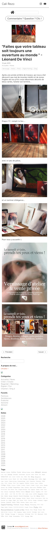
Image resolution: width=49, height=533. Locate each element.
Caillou (40, 479)
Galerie (33, 489)
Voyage (27, 516)
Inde (42, 491)
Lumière (35, 493)
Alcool (32, 472)
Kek (14, 493)
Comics (18, 476)
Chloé (14, 483)
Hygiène (38, 491)
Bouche (10, 479)
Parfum (14, 502)
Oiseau (21, 500)
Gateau (37, 489)
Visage (10, 516)
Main (2, 496)
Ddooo (41, 485)
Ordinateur (40, 500)
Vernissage (5, 68)
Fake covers (33, 487)
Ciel (17, 483)
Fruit (29, 489)
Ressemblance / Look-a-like (12, 510)
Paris (18, 502)
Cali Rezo (8, 4)
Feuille (44, 487)
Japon (45, 491)
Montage (9, 498)
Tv (16, 514)
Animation (15, 474)
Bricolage (31, 479)
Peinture (4, 396)
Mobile (42, 496)
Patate (31, 502)
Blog (32, 477)
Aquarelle (28, 474)
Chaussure (32, 481)
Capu (2, 481)
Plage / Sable (4, 507)
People (22, 504)
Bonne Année (4, 479)
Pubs (36, 507)
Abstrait (3, 472)
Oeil (18, 500)
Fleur (16, 489)
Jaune (6, 493)
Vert (36, 514)
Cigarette (21, 483)
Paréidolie (8, 502)
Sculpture (10, 512)
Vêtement (40, 514)
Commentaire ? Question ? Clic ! (24, 18)
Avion (10, 476)
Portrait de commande (18, 507)
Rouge (35, 509)
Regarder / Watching (9, 384)
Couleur (18, 485)
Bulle (36, 479)
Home (18, 491)
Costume (13, 485)
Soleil (24, 512)
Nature (28, 498)
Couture (23, 485)
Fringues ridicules (22, 489)
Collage (3, 485)
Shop (35, 68)
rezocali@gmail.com (21, 526)
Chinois (10, 483)
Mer (35, 496)
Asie (40, 474)
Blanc (25, 476)
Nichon (32, 498)
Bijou (22, 476)
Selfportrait (4, 476)
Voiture (22, 516)
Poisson (10, 507)
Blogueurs (38, 476)
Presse (31, 507)
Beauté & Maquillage (24, 496)
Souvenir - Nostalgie (32, 512)
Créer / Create (7, 382)
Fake (22, 487)
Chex (2, 483)
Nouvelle (3, 500)
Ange (5, 474)
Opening (30, 500)
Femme (39, 487)
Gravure (6, 491)
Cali (44, 479)
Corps (8, 485)
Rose (31, 509)
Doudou (3, 487)
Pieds (42, 504)
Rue (44, 509)
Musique (18, 498)
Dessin (46, 485)
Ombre (25, 500)
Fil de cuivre (4, 489)
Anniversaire (22, 474)
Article (36, 474)
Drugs (31, 496)
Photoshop (33, 504)
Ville (2, 516)
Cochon (32, 483)
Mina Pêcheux (43, 528)
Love (2, 474)
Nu (7, 500)
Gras (2, 491)
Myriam (24, 498)
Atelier (13, 68)
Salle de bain (4, 512)
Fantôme (27, 487)
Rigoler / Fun (6, 386)
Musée (13, 498)
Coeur (36, 483)
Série (15, 512)
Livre (30, 494)
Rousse (40, 509)
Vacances (21, 514)
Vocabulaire (16, 516)
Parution (23, 502)
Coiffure (41, 483)
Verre (32, 514)
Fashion (3, 498)
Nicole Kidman (38, 498)
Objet (14, 500)
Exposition (16, 487)
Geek (41, 489)
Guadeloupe (12, 491)
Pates (35, 502)
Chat (27, 481)
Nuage (10, 500)
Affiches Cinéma (26, 472)
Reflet (40, 507)
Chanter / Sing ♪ (8, 389)
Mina (38, 496)
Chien (6, 483)
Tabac (2, 514)
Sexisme (4, 403)
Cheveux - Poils (40, 481)
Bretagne (25, 479)
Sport (39, 512)
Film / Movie (11, 489)
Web (31, 516)
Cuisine (37, 485)
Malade (6, 496)
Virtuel (6, 516)
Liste (26, 494)
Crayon (28, 485)
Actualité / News (8, 65)
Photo (19, 68)
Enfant (10, 487)
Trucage (12, 514)
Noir (47, 498)
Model (10, 496)
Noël (44, 498)
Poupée (26, 507)
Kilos (20, 493)
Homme (23, 491)
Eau (6, 487)
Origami (45, 500)
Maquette (15, 496)
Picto (38, 504)
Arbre (32, 474)
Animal (10, 474)
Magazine (40, 494)
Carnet (6, 481)
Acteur (8, 472)
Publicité (4, 400)
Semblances (6, 398)
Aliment (4, 405)
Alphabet (44, 472)
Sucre (42, 512)
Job (18, 479)
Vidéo (45, 514)
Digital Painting (27, 68)
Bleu (29, 476)
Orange (35, 500)
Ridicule (27, 509)
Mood (28, 492)
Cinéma (27, 483)
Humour (33, 491)
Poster (19, 472)
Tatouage (7, 514)
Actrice (13, 472)
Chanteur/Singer (21, 481)
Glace (45, 489)
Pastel (27, 502)
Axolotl (13, 476)
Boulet (14, 479)
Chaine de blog (12, 481)
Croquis (32, 485)
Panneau (3, 502)
